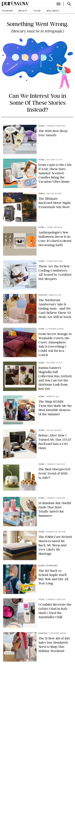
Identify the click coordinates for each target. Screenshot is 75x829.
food (37, 11)
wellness (53, 11)
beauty (23, 11)
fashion (7, 11)
